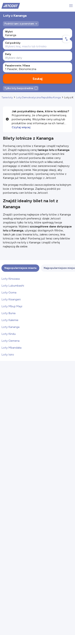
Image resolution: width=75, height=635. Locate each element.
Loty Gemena (10, 340)
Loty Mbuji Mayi (11, 306)
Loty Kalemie (9, 320)
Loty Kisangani (11, 299)
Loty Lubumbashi (12, 285)
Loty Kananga (10, 327)
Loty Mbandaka (11, 347)
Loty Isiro (7, 354)
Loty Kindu (8, 334)
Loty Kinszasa (10, 278)
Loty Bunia (8, 313)
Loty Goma (8, 292)
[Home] (10, 5)
